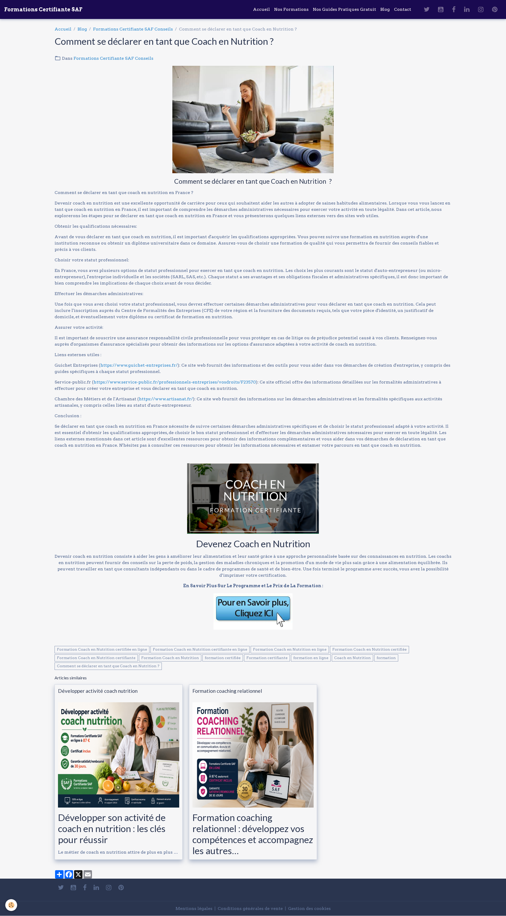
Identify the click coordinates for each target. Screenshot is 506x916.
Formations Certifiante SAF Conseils (133, 29)
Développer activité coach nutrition (98, 691)
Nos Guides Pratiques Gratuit (344, 9)
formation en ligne (310, 658)
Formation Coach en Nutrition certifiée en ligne (102, 649)
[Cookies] (11, 905)
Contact (402, 9)
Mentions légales (194, 908)
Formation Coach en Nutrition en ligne (290, 649)
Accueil (261, 9)
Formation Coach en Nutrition (170, 658)
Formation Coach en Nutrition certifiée (369, 649)
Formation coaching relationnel (227, 691)
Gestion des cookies (309, 908)
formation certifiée (223, 658)
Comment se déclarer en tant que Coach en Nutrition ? (108, 666)
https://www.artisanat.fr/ (166, 398)
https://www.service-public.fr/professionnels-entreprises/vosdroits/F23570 (175, 382)
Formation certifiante (267, 658)
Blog (385, 9)
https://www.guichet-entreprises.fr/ (139, 365)
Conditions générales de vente (250, 908)
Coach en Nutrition (352, 658)
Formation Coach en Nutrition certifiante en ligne (200, 649)
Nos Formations (291, 9)
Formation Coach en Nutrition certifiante (96, 658)
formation (386, 658)
